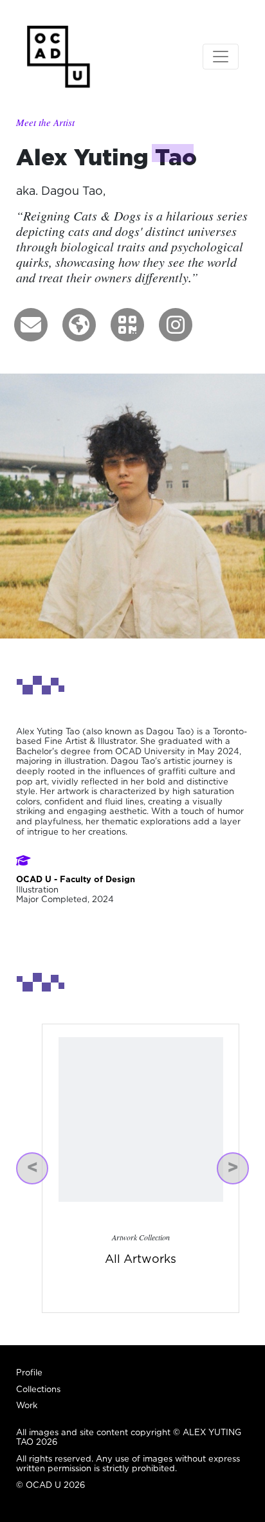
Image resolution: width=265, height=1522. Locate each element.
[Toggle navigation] (221, 56)
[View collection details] (141, 1118)
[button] (31, 324)
